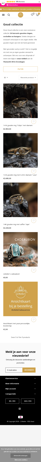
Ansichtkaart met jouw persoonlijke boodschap (16, 324)
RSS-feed (30, 421)
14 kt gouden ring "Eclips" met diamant (17, 125)
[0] (37, 15)
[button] (3, 15)
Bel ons (12, 401)
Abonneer (29, 370)
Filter (20, 69)
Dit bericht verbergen (20, 455)
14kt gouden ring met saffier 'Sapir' (16, 224)
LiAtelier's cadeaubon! (11, 274)
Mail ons (27, 401)
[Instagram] (20, 408)
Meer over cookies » (21, 459)
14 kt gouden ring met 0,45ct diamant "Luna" (20, 175)
